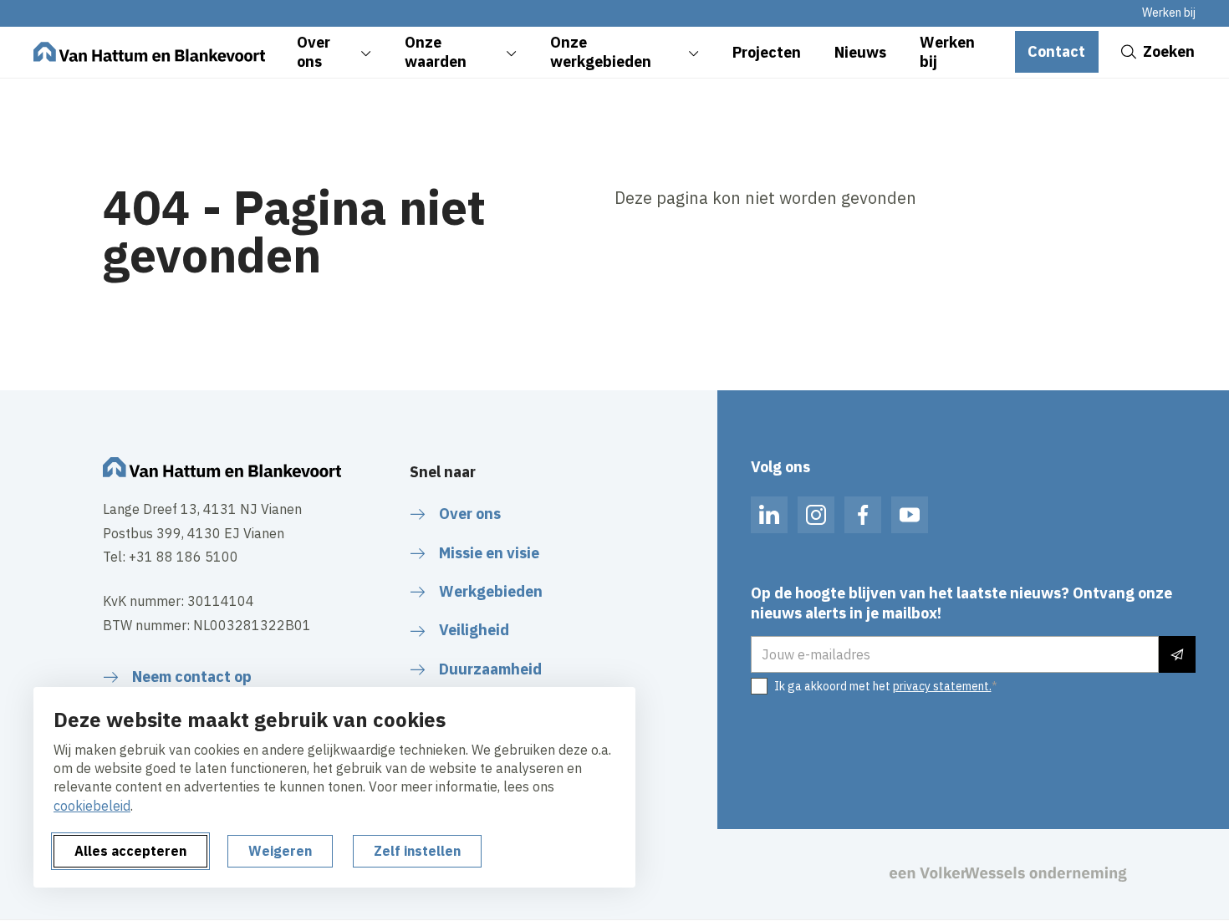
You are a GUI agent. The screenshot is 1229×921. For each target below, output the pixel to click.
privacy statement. (942, 686)
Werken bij (1169, 12)
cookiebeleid (92, 805)
